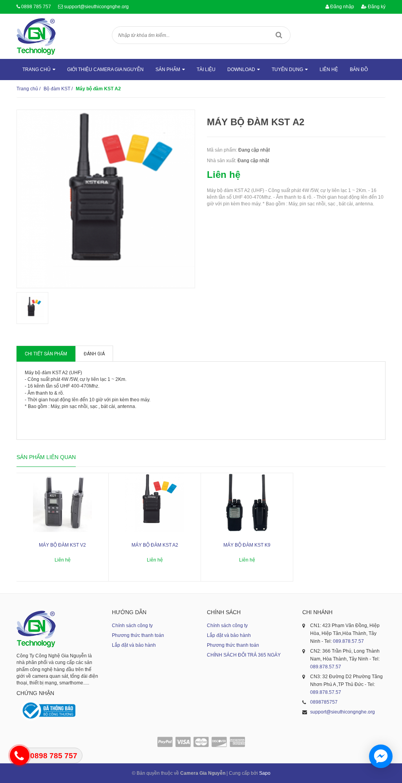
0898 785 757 (36, 6)
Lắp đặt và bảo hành (134, 645)
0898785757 (324, 702)
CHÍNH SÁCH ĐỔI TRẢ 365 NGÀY (244, 655)
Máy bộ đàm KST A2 (155, 545)
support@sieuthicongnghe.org (96, 6)
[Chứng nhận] (47, 710)
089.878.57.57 (348, 641)
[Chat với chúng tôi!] (381, 756)
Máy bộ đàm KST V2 (62, 545)
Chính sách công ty (132, 625)
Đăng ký (376, 6)
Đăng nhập (341, 6)
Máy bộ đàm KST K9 (246, 545)
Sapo (264, 773)
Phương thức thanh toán (138, 635)
